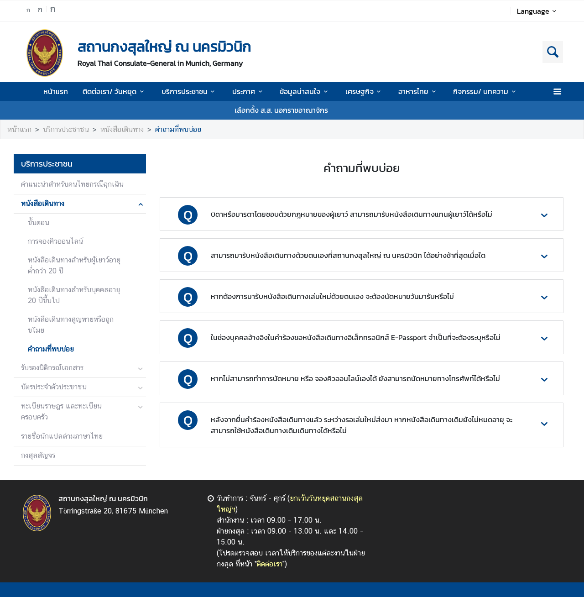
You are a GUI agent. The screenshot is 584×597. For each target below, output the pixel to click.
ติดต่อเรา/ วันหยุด (109, 91)
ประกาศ (243, 91)
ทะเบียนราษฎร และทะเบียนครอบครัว (61, 411)
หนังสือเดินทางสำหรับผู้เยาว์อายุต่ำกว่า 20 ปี (74, 265)
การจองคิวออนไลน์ (55, 241)
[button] (361, 214)
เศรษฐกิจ (359, 91)
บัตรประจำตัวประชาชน (54, 386)
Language (533, 10)
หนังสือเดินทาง (122, 129)
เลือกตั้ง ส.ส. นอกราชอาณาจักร (281, 110)
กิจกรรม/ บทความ (480, 91)
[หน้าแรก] (44, 53)
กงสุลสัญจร (38, 455)
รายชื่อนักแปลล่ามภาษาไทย (62, 436)
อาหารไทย (413, 91)
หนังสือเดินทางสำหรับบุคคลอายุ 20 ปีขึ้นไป (74, 295)
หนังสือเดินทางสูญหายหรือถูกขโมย (71, 325)
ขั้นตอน (38, 222)
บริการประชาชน (185, 91)
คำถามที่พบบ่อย (178, 129)
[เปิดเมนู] (557, 91)
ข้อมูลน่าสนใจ (300, 91)
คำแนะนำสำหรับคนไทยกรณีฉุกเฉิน (72, 184)
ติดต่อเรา (269, 564)
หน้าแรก (55, 91)
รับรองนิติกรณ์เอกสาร (52, 367)
